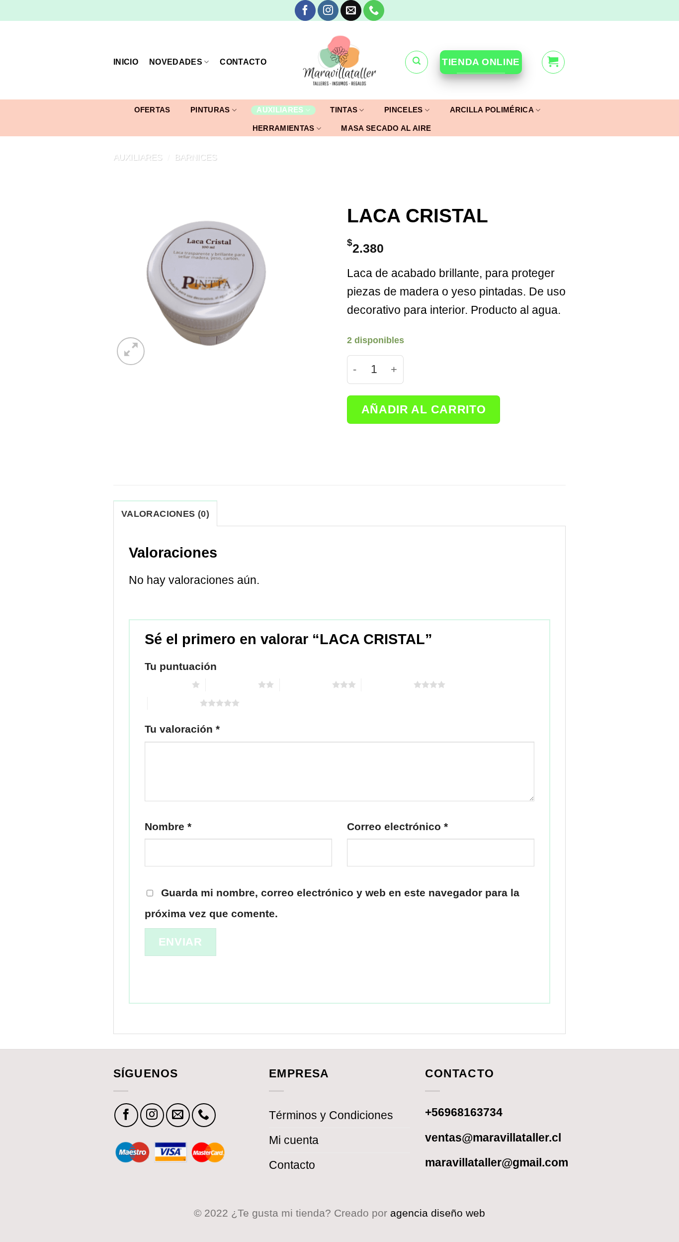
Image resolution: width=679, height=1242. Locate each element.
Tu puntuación (181, 666)
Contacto (292, 1164)
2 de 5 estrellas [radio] (232, 684)
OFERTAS (152, 110)
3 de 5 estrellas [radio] (306, 684)
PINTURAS (210, 109)
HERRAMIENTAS (284, 128)
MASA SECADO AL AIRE (386, 128)
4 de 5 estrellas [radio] (387, 684)
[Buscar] (416, 62)
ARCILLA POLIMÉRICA (492, 109)
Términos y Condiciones (331, 1115)
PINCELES (403, 109)
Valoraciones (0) (165, 513)
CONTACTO (243, 61)
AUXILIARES (279, 109)
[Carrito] (553, 62)
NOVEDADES (175, 61)
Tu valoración (182, 729)
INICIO (125, 61)
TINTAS (343, 109)
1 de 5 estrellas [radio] (166, 684)
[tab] (165, 513)
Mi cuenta (294, 1140)
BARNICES (195, 157)
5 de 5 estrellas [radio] (174, 703)
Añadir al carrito (423, 409)
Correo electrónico (397, 826)
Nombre (168, 826)
